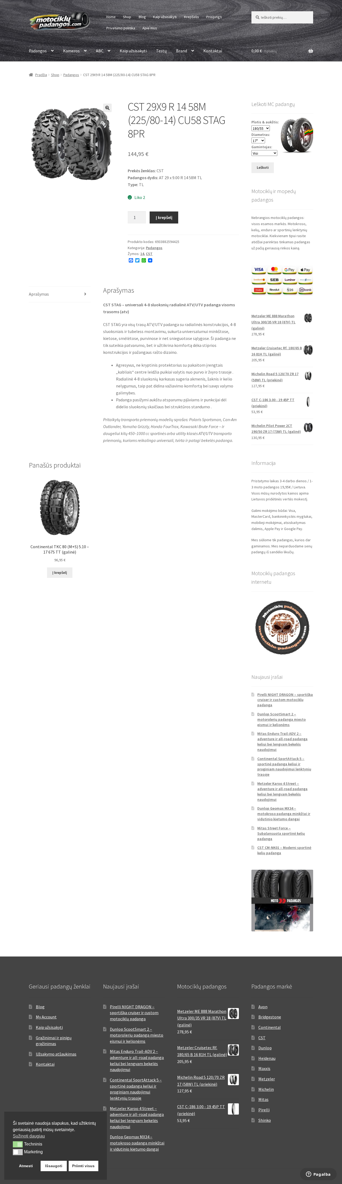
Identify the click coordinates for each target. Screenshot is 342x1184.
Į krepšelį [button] (59, 572)
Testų (161, 50)
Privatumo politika (120, 28)
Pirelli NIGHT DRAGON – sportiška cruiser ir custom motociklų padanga (285, 700)
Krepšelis (191, 16)
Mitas (263, 1099)
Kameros (71, 50)
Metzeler (266, 1078)
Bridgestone (269, 1017)
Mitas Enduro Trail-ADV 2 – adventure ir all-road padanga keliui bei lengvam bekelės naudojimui (282, 741)
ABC (99, 50)
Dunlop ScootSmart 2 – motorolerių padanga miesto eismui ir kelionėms (281, 719)
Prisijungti (214, 16)
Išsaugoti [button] (53, 1166)
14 (142, 253)
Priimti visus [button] (83, 1166)
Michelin (266, 1089)
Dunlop (265, 1047)
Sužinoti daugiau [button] (29, 1136)
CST (149, 253)
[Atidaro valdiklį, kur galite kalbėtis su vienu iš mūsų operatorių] (318, 1174)
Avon (262, 1006)
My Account (46, 1017)
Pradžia (41, 74)
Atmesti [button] (26, 1166)
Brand (181, 50)
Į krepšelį (164, 217)
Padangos (38, 50)
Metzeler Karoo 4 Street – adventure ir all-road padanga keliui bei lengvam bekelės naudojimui (282, 791)
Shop (127, 16)
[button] (107, 108)
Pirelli (264, 1109)
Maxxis (264, 1068)
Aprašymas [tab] (39, 294)
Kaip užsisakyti (165, 16)
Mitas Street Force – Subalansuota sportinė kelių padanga (281, 833)
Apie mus (149, 28)
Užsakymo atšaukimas (56, 1054)
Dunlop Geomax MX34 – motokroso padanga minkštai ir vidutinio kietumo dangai (283, 813)
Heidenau (266, 1058)
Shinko (264, 1120)
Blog (142, 16)
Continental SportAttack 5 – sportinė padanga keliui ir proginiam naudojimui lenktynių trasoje (284, 766)
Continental (269, 1027)
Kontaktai (212, 50)
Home (111, 16)
